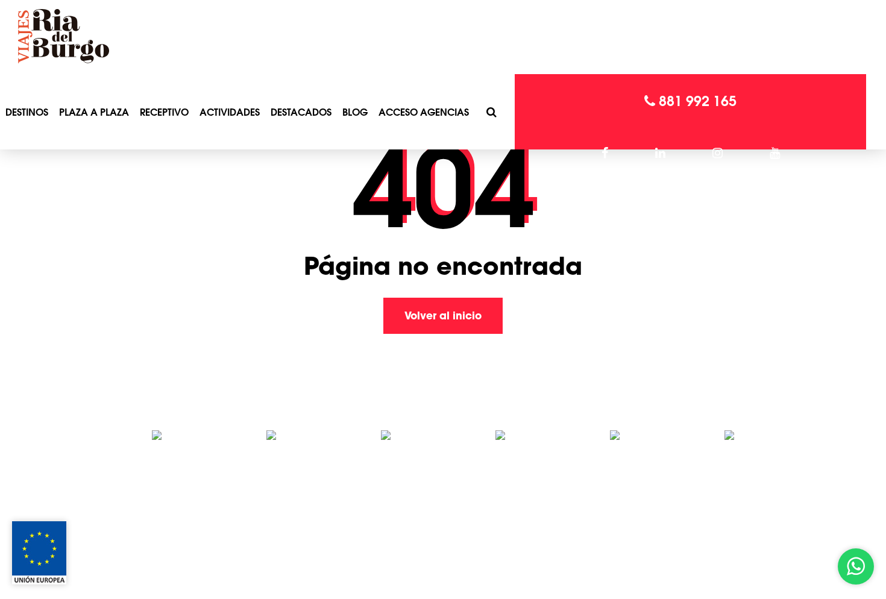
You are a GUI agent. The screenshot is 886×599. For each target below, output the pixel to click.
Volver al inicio (443, 315)
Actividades (230, 111)
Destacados (301, 111)
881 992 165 (696, 101)
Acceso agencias (424, 111)
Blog (355, 111)
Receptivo (164, 111)
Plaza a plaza (94, 111)
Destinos (26, 111)
